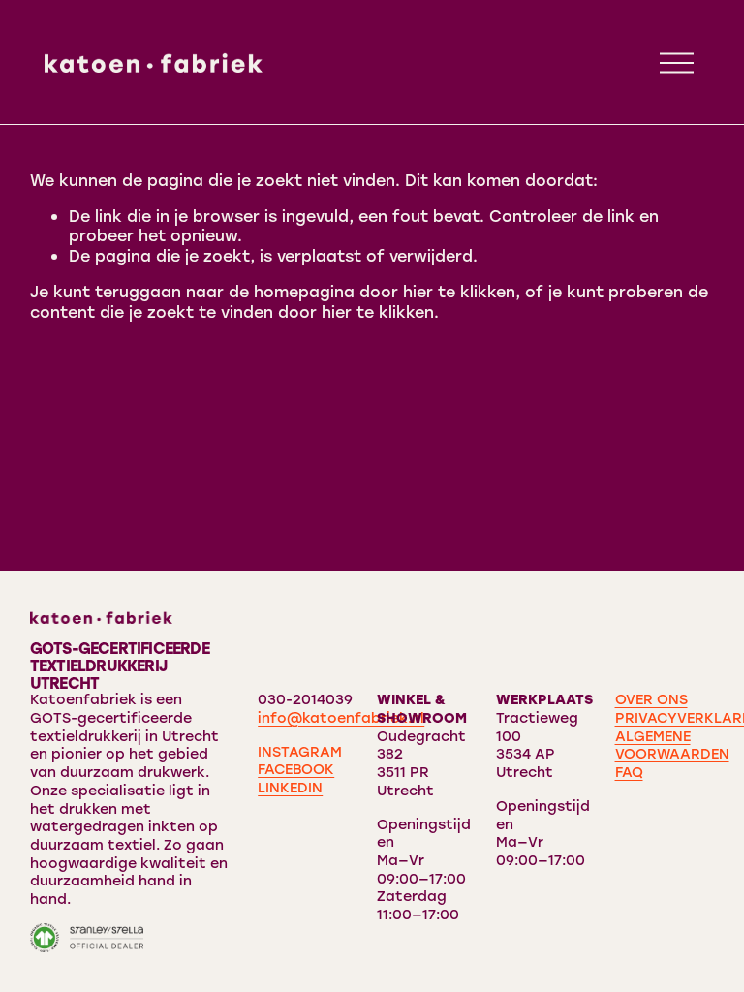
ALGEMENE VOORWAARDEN (672, 745)
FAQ (629, 772)
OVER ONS (651, 699)
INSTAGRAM (300, 751)
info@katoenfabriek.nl (341, 718)
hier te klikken (459, 291)
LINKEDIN (290, 787)
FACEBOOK (296, 769)
